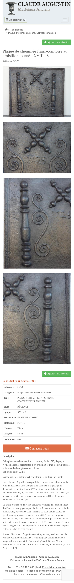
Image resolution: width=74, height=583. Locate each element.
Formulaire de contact (54, 567)
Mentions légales (14, 570)
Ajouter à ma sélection (58, 42)
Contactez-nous (39, 448)
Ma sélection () (17, 19)
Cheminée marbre (50, 574)
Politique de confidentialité (40, 570)
